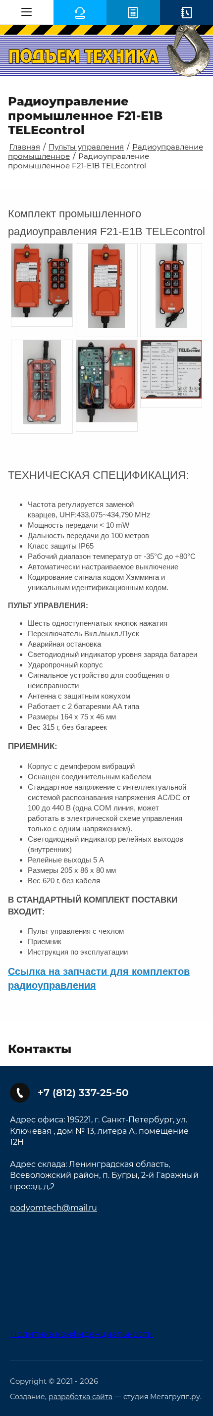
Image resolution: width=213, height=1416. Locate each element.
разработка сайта (80, 1396)
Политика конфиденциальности (81, 1334)
